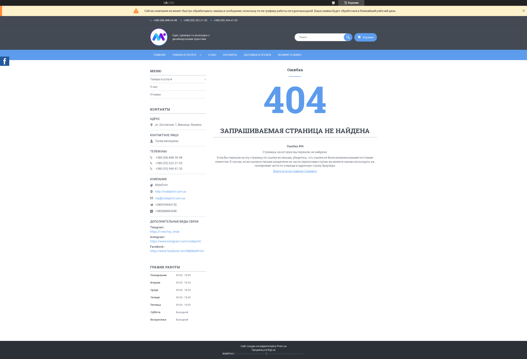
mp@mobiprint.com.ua (170, 198)
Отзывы (155, 94)
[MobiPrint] (159, 44)
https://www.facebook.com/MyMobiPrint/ (177, 251)
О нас (212, 54)
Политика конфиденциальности (286, 353)
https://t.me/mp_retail (164, 231)
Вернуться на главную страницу (295, 171)
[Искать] (348, 37)
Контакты (230, 54)
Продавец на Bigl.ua (263, 350)
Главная (160, 54)
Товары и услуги (184, 54)
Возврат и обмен (289, 54)
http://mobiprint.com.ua (170, 191)
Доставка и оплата (257, 54)
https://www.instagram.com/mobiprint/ (176, 241)
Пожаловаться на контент (250, 353)
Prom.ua (282, 346)
